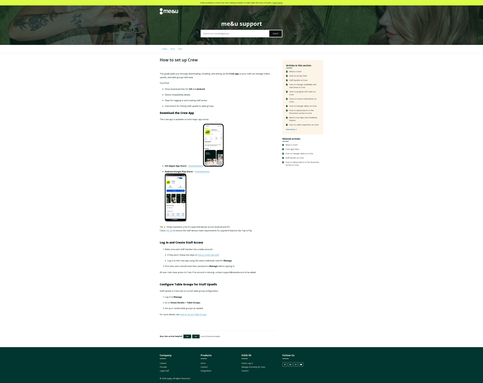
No (196, 336)
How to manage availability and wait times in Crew (302, 86)
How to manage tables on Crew (303, 106)
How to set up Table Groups (193, 314)
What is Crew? (295, 71)
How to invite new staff (208, 255)
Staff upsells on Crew (298, 80)
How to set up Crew (298, 75)
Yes (187, 336)
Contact (163, 363)
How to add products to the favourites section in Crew (301, 111)
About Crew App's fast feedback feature (303, 119)
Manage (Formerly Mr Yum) (253, 367)
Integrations (206, 370)
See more (291, 129)
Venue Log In (247, 363)
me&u (164, 49)
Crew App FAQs (292, 149)
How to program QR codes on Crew (302, 93)
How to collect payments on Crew (304, 124)
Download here (196, 166)
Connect (204, 367)
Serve (172, 49)
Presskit (163, 367)
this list (169, 230)
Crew (180, 49)
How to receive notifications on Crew (302, 100)
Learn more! (277, 2)
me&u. (169, 378)
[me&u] (169, 13)
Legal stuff (164, 370)
